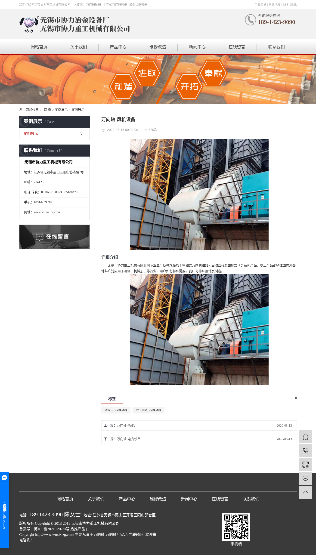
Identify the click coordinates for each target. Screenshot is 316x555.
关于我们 (78, 47)
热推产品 (77, 529)
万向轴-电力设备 (129, 439)
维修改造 (157, 47)
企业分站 (260, 4)
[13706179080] (305, 450)
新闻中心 (197, 47)
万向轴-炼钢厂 (127, 425)
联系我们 (276, 47)
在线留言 (237, 47)
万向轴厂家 (114, 534)
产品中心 (118, 47)
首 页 (47, 109)
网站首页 (39, 47)
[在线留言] (305, 478)
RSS (285, 4)
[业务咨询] (305, 436)
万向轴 (99, 534)
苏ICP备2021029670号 (51, 529)
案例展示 (61, 109)
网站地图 (275, 4)
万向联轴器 (134, 534)
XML (293, 4)
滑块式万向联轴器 (116, 410)
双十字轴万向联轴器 (148, 410)
